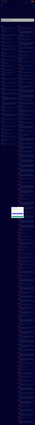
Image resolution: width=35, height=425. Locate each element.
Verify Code (17, 213)
